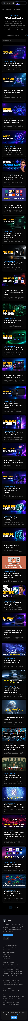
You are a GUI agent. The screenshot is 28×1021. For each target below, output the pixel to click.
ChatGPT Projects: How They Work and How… (12, 999)
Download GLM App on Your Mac (11, 980)
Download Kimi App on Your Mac (11, 978)
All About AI (8, 9)
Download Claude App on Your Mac (11, 967)
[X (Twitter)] (7, 938)
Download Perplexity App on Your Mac (12, 973)
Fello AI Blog (14, 15)
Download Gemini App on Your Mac (11, 969)
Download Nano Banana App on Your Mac (13, 984)
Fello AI (8, 3)
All (2, 35)
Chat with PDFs (7, 950)
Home (3, 9)
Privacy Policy (6, 958)
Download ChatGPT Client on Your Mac (12, 964)
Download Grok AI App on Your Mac (12, 975)
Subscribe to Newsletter (9, 952)
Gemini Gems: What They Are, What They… (13, 990)
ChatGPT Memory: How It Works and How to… (13, 993)
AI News (24, 35)
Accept (14, 1017)
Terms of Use (6, 956)
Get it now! (9, 935)
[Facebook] (4, 938)
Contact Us (6, 954)
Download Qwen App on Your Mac (11, 982)
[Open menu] (13, 3)
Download (21, 3)
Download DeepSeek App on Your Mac (12, 971)
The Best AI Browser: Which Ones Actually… (13, 996)
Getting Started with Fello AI (10, 945)
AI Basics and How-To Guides (12, 35)
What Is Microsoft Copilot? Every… (11, 1004)
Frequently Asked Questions (10, 947)
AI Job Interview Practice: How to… (11, 1002)
